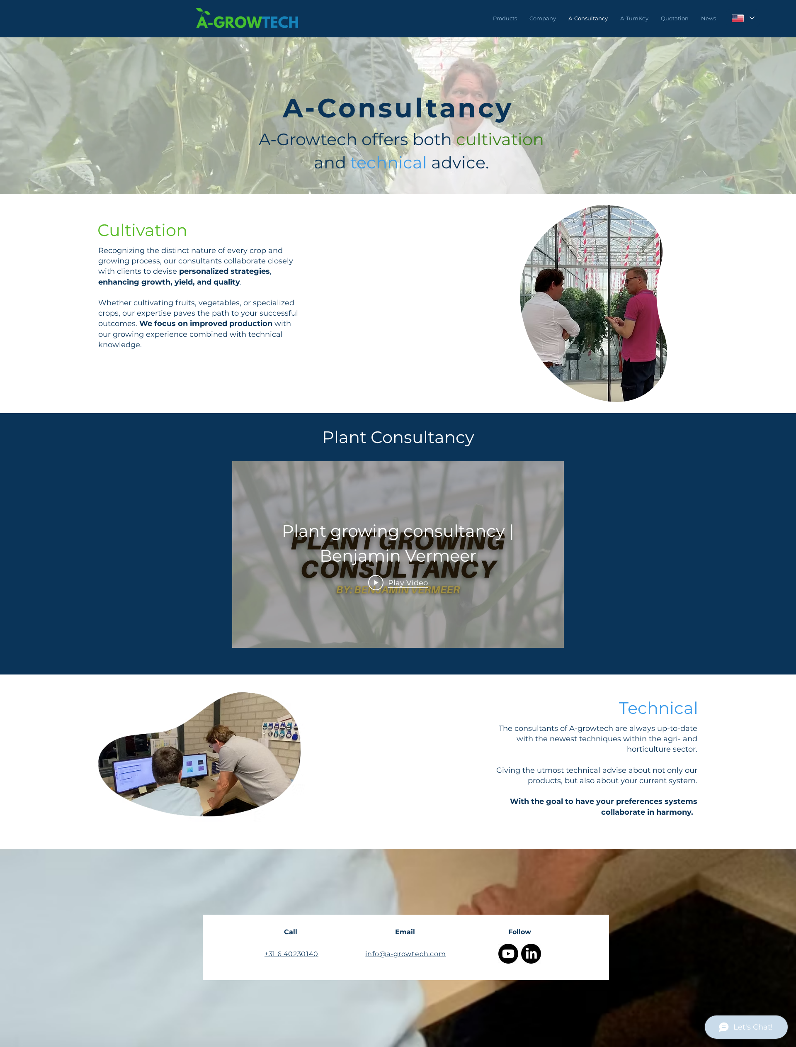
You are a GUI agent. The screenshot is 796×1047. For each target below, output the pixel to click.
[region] (593, 303)
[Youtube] (508, 954)
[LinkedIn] (531, 954)
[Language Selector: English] (743, 18)
